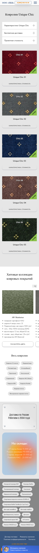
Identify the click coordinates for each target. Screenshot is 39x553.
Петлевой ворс (12, 368)
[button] (19, 66)
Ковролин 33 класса (12, 363)
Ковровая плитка (19, 388)
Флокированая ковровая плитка (19, 393)
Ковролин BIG (12, 383)
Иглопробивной (25, 368)
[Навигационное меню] (35, 3)
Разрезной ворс (27, 363)
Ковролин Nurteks (25, 383)
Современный (10, 378)
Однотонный (12, 373)
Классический (25, 373)
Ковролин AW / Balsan (25, 378)
